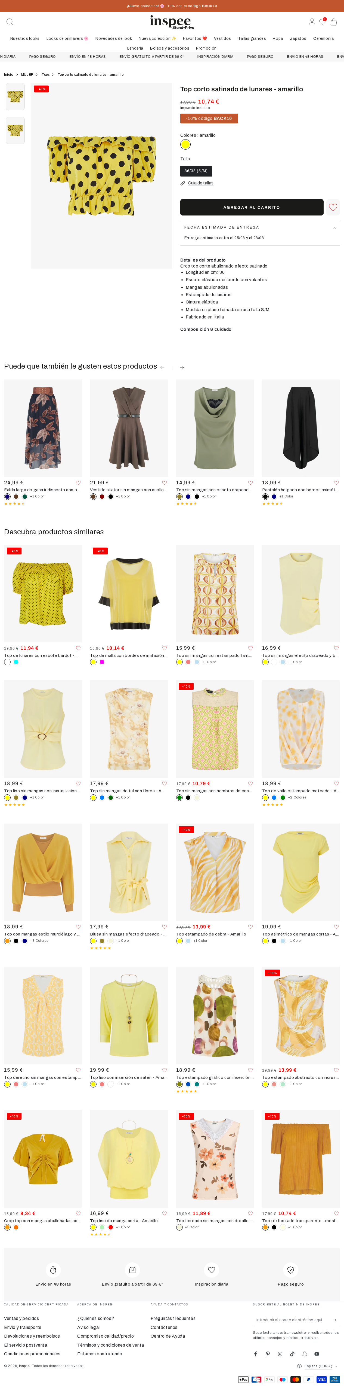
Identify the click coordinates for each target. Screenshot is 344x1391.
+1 (37, 496)
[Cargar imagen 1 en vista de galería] (15, 96)
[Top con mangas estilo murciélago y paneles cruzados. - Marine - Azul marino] (24, 941)
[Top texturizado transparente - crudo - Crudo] (283, 1227)
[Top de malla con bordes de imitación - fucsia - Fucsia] (102, 662)
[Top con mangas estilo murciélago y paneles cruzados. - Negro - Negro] (16, 941)
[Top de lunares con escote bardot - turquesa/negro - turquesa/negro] (16, 662)
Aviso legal (88, 1327)
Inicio (9, 75)
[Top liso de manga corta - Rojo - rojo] (110, 1227)
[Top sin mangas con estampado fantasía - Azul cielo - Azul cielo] (197, 662)
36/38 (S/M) (196, 173)
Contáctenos (164, 1327)
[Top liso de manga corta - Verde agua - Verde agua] (102, 1227)
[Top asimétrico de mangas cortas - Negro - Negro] (274, 941)
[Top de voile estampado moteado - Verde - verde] (283, 797)
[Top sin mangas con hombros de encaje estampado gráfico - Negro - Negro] (188, 797)
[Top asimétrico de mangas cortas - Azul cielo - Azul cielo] (283, 941)
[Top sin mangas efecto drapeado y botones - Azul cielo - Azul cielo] (283, 662)
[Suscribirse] (336, 1320)
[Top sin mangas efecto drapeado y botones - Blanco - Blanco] (274, 662)
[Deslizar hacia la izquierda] (38, 182)
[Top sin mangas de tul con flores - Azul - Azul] (102, 797)
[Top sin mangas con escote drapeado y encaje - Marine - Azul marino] (188, 496)
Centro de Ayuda (168, 1336)
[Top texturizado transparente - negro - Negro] (274, 1227)
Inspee (24, 1366)
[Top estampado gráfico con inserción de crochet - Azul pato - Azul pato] (197, 1084)
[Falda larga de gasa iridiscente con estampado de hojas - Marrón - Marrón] (16, 496)
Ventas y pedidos (21, 1318)
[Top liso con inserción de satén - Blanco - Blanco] (110, 1084)
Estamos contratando (99, 1353)
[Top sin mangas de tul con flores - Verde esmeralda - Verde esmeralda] (110, 797)
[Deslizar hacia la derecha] (165, 182)
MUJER (28, 75)
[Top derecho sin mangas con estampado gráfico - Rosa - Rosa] (16, 1084)
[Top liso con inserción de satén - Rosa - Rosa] (102, 1084)
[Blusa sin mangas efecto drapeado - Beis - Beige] (110, 941)
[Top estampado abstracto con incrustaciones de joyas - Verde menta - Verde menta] (283, 1084)
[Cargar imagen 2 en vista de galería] (15, 130)
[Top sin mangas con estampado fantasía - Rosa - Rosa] (188, 662)
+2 (297, 797)
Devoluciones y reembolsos (32, 1336)
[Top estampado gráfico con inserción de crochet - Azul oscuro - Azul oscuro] (188, 1084)
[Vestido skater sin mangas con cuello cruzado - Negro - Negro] (110, 496)
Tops (46, 75)
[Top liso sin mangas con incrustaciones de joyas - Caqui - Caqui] (16, 797)
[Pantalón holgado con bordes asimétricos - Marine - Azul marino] (274, 496)
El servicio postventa (25, 1345)
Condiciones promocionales (32, 1353)
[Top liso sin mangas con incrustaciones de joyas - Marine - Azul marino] (24, 797)
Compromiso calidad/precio (105, 1336)
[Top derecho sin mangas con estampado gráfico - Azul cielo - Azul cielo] (24, 1084)
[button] (10, 22)
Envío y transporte (23, 1327)
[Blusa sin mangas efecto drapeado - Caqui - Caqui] (102, 941)
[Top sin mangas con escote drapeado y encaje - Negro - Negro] (197, 496)
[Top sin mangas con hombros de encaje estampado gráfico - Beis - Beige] (197, 797)
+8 (39, 941)
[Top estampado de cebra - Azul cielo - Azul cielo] (188, 941)
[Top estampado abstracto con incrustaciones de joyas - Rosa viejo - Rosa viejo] (274, 1084)
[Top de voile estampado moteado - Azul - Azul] (274, 797)
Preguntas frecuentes (173, 1318)
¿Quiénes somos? (95, 1318)
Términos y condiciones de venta (110, 1345)
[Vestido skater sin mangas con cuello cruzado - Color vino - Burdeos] (102, 496)
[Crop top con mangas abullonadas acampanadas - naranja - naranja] (16, 1227)
